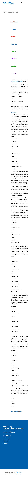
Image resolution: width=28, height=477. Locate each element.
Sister (14, 51)
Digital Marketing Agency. (15, 474)
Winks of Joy (19, 472)
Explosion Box (14, 168)
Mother (14, 59)
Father (14, 73)
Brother (14, 66)
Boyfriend (14, 22)
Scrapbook (13, 112)
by (8, 474)
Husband (14, 44)
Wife (14, 29)
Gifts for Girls (7, 440)
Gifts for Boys (7, 438)
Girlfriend (14, 37)
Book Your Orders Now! (16, 411)
